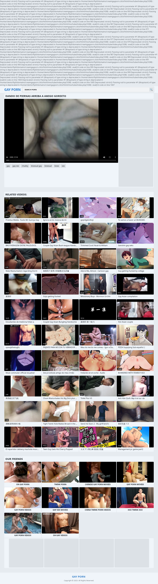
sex (63, 166)
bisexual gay (36, 166)
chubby (25, 166)
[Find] (151, 90)
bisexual (48, 166)
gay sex (15, 166)
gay (8, 166)
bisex (56, 166)
